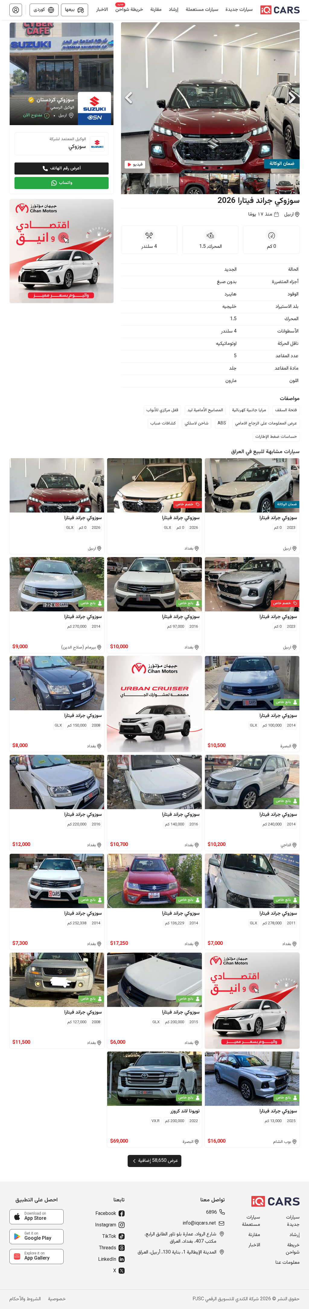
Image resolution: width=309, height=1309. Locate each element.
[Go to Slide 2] (254, 183)
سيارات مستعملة (251, 1221)
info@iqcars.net (199, 1223)
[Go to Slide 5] (164, 183)
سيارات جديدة (293, 1221)
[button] (15, 10)
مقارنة (254, 1235)
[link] (36, 1216)
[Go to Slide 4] (194, 183)
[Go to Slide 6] (134, 183)
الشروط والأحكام (25, 1299)
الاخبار (254, 1245)
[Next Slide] (292, 98)
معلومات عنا (288, 1262)
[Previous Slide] (128, 98)
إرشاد (294, 1235)
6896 (211, 1212)
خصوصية (57, 1299)
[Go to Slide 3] (224, 183)
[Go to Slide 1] (284, 183)
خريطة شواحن (293, 1249)
